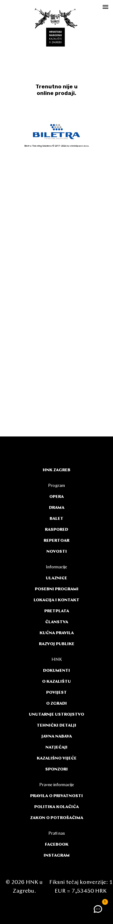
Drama (56, 507)
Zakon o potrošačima (56, 818)
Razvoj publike (56, 644)
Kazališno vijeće (57, 758)
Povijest (56, 692)
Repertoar (56, 540)
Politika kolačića (56, 807)
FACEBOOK (56, 844)
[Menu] (105, 7)
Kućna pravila (57, 633)
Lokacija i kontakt (56, 600)
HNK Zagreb (56, 470)
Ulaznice (56, 578)
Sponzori (56, 769)
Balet (56, 518)
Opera (56, 496)
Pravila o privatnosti (56, 796)
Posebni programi (56, 589)
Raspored (56, 529)
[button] (98, 909)
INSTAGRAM (57, 855)
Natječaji (56, 747)
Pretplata (56, 611)
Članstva (56, 622)
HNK (56, 659)
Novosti (56, 551)
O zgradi (56, 703)
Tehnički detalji (56, 725)
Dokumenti (56, 670)
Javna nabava (56, 736)
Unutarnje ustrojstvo (56, 714)
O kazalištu (56, 681)
